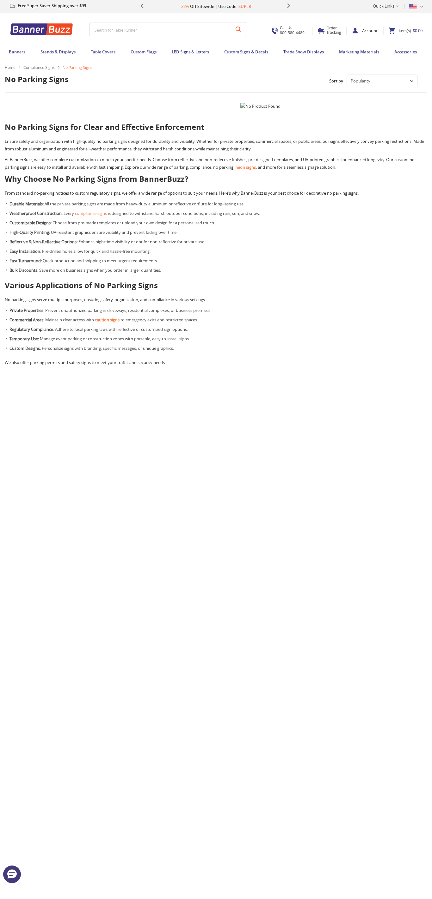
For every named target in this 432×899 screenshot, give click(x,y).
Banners (17, 52)
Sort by (336, 81)
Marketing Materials (359, 52)
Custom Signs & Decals (246, 52)
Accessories (405, 52)
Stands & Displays (58, 52)
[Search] (238, 29)
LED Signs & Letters (190, 52)
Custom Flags (144, 52)
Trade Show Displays (303, 52)
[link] (41, 67)
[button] (12, 874)
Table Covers (103, 52)
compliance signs (91, 213)
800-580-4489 (292, 30)
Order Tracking (333, 30)
